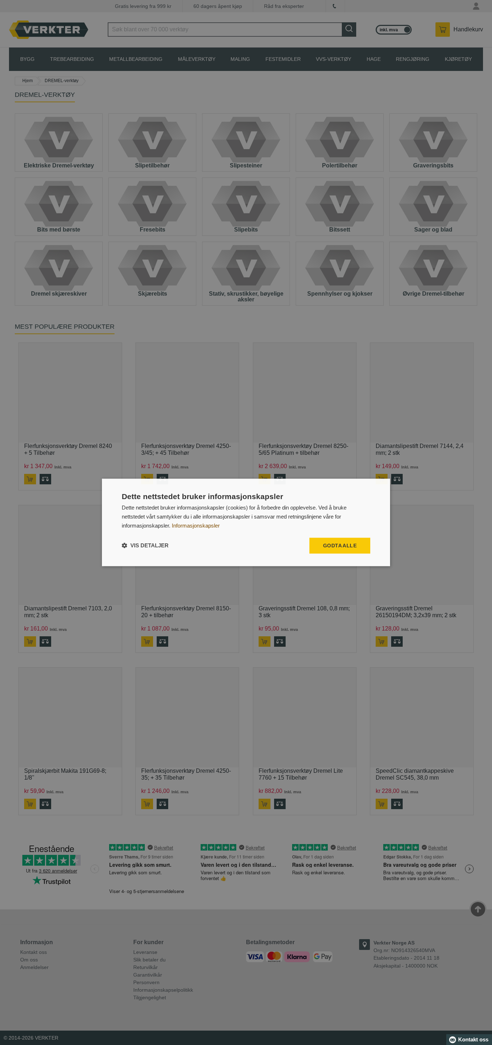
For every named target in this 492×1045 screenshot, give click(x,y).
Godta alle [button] (340, 545)
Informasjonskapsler (196, 525)
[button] (145, 546)
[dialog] (246, 522)
